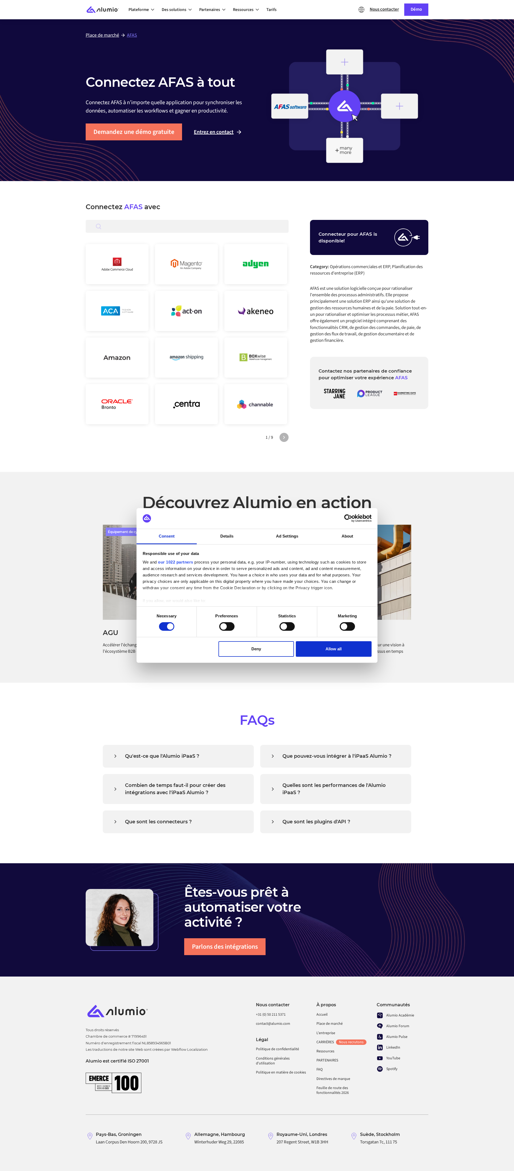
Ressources (325, 1051)
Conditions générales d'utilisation (273, 1061)
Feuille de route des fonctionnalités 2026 (332, 1090)
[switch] (227, 626)
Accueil (322, 1014)
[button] (143, 9)
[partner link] (335, 393)
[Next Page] (284, 437)
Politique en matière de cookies (281, 1072)
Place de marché (329, 1023)
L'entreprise (325, 1033)
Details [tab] (226, 536)
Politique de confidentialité (277, 1049)
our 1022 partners (175, 562)
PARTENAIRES (327, 1060)
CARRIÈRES (340, 1042)
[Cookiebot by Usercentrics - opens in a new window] (348, 518)
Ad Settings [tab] (287, 536)
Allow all (334, 649)
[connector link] (117, 264)
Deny (256, 649)
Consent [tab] (167, 536)
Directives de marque (333, 1079)
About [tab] (347, 536)
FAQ (319, 1069)
